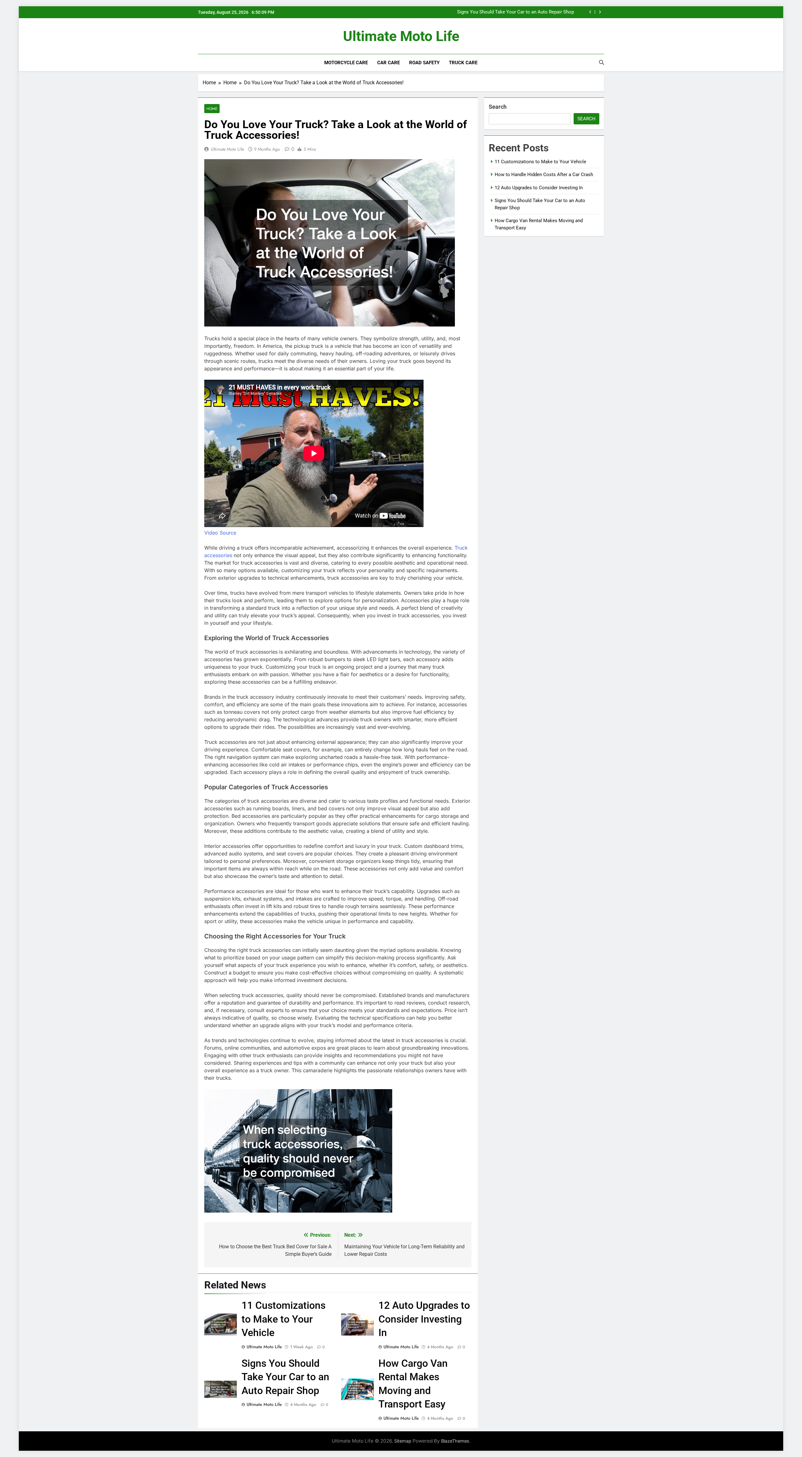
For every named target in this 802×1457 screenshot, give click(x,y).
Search (498, 106)
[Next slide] (600, 12)
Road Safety (424, 62)
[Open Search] (601, 62)
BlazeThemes (455, 1441)
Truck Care (463, 62)
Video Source (220, 533)
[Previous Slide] (590, 12)
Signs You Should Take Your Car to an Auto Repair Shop (285, 1377)
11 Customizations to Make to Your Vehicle (528, 12)
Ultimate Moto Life (401, 36)
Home (211, 108)
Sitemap (402, 1441)
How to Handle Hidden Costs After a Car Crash (544, 174)
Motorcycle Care (346, 62)
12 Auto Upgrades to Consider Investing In (424, 1319)
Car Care (388, 62)
